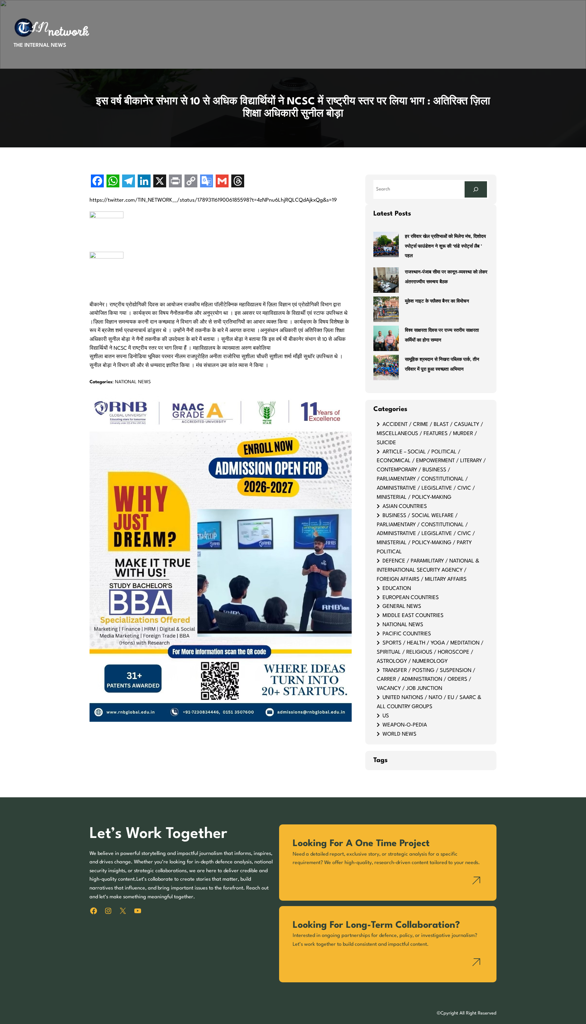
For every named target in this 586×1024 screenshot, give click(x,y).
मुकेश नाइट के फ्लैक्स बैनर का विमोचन (437, 301)
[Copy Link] (191, 182)
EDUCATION (397, 588)
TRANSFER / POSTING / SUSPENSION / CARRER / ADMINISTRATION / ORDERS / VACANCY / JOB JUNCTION (426, 680)
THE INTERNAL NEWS (40, 45)
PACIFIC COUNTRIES (407, 634)
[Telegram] (128, 182)
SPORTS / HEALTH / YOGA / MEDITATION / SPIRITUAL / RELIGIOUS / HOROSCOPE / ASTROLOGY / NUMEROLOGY (430, 652)
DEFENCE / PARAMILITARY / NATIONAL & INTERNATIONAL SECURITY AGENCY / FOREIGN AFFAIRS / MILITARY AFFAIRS (428, 570)
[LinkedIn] (144, 182)
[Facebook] (97, 182)
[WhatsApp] (113, 182)
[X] (160, 182)
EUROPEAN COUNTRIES (411, 597)
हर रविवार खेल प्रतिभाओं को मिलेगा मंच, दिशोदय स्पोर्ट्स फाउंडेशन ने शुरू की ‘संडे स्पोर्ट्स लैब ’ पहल (445, 246)
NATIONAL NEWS (133, 382)
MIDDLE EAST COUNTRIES (413, 615)
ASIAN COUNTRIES (405, 506)
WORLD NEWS (399, 734)
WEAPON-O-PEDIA (405, 725)
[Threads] (238, 182)
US (386, 716)
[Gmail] (222, 182)
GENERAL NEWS (402, 606)
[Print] (175, 182)
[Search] (476, 189)
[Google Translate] (206, 182)
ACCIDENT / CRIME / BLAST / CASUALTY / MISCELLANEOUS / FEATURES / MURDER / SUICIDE (430, 434)
